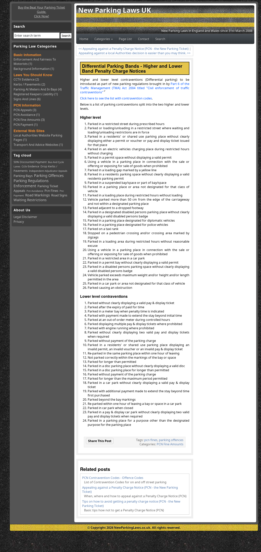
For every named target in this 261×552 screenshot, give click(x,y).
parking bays (23, 176)
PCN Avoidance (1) (27, 115)
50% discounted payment (30, 162)
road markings (37, 195)
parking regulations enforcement (31, 183)
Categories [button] (102, 39)
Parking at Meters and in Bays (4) (38, 89)
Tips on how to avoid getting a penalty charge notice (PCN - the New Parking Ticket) (131, 503)
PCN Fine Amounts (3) (29, 120)
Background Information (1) (34, 69)
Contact (143, 39)
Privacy (19, 222)
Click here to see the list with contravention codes (116, 98)
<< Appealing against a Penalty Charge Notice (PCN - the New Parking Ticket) (133, 49)
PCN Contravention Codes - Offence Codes (112, 478)
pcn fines (150, 440)
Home (83, 39)
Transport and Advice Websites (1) (38, 145)
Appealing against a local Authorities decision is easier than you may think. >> (134, 53)
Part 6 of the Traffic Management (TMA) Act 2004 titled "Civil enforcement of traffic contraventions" (135, 88)
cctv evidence (30, 166)
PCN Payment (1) (26, 125)
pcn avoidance (35, 191)
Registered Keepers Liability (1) (36, 94)
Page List (125, 39)
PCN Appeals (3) (25, 110)
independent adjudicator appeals (48, 171)
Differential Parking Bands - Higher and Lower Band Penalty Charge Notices (132, 68)
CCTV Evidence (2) (26, 79)
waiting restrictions (30, 200)
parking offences (171, 440)
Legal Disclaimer (25, 217)
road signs (59, 195)
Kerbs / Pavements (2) (29, 84)
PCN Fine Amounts (170, 444)
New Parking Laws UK (114, 10)
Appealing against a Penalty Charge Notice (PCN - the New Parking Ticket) (130, 489)
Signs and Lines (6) (27, 99)
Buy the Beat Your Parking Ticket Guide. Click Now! (41, 11)
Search (160, 39)
